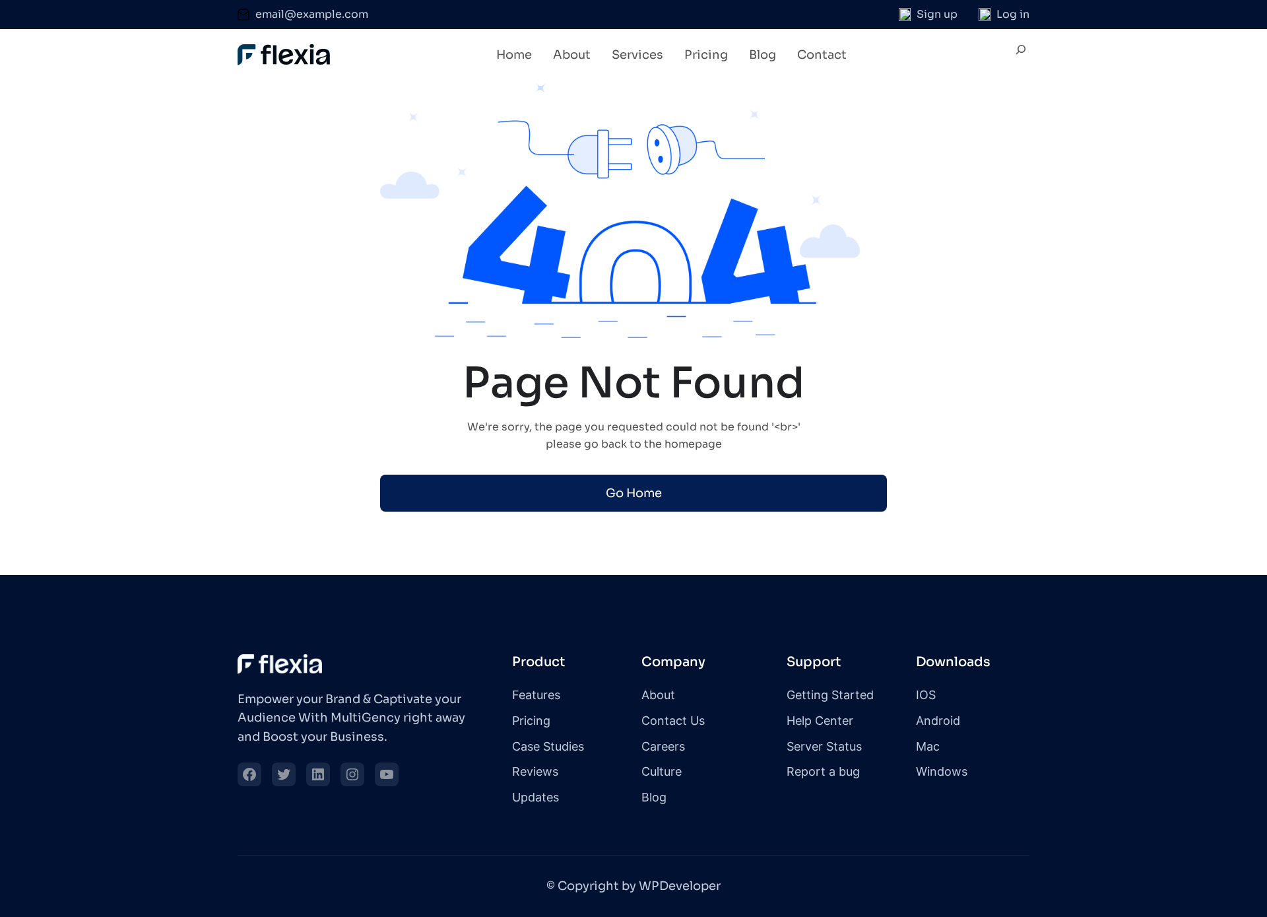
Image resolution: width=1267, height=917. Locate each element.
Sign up (937, 14)
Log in (1012, 14)
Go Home (634, 493)
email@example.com (311, 14)
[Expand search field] (1021, 55)
